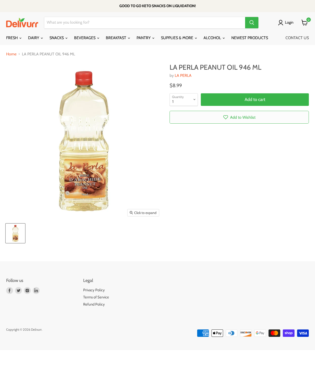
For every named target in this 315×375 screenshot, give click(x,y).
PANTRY (144, 37)
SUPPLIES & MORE (177, 37)
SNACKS (57, 37)
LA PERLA (183, 75)
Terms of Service (96, 297)
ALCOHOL (213, 37)
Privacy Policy (94, 290)
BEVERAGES (85, 37)
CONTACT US (297, 37)
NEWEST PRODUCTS (249, 37)
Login (289, 22)
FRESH (12, 37)
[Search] (251, 22)
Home (11, 54)
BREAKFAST (116, 37)
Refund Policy (94, 304)
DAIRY (34, 37)
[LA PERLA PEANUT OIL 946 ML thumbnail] (15, 233)
